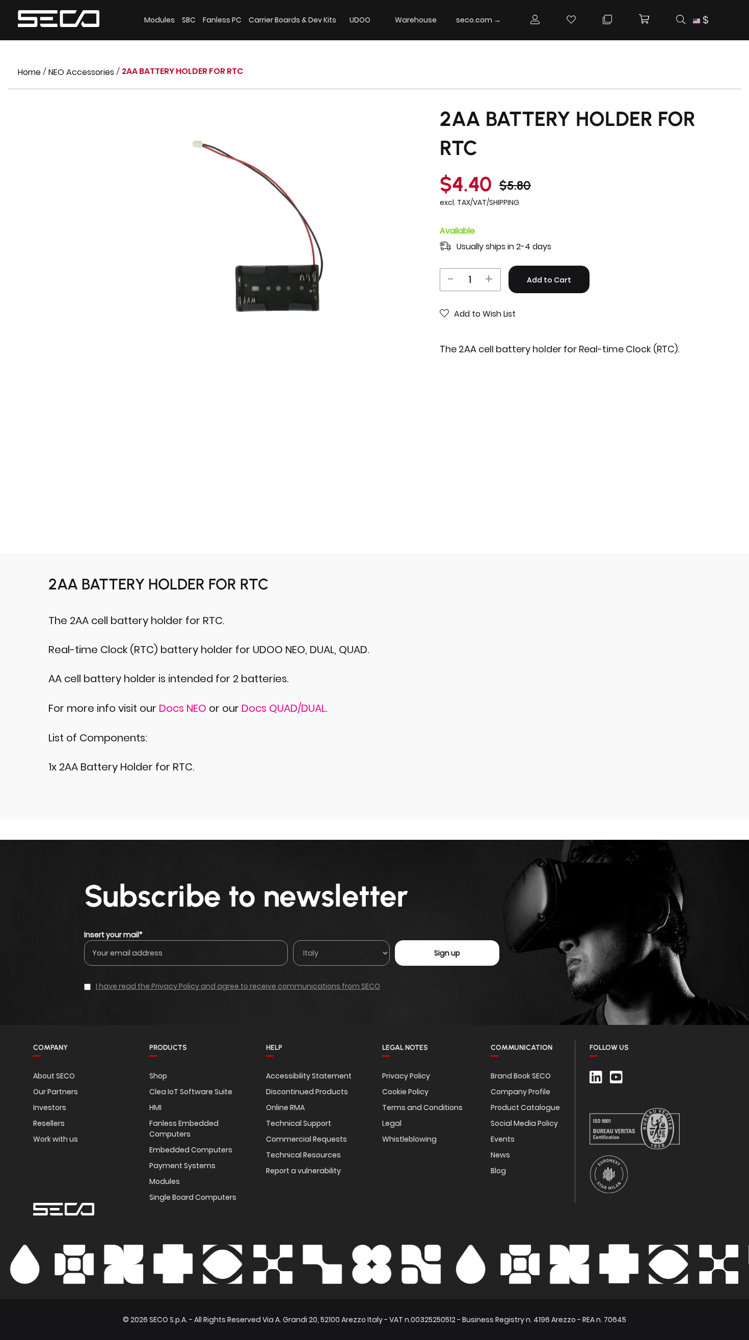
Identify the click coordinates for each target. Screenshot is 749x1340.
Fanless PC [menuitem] (222, 20)
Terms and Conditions (422, 1107)
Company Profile (520, 1092)
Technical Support (298, 1123)
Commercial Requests (306, 1139)
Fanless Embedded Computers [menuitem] (184, 1128)
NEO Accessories (82, 72)
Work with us (55, 1139)
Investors (49, 1107)
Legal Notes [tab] (405, 1047)
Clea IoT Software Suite (190, 1092)
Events (503, 1139)
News (500, 1155)
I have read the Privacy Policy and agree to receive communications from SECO (238, 986)
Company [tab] (50, 1047)
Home (30, 72)
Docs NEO (182, 708)
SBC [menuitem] (189, 20)
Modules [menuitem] (159, 20)
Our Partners (55, 1092)
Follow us (609, 1047)
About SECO (54, 1076)
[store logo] (58, 20)
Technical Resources (303, 1155)
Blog (498, 1171)
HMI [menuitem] (155, 1107)
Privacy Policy (406, 1076)
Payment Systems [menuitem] (182, 1166)
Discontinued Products (307, 1092)
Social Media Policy (524, 1123)
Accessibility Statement (309, 1076)
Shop (158, 1076)
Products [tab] (168, 1047)
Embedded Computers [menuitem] (190, 1150)
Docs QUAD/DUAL (284, 708)
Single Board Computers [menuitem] (192, 1197)
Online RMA (285, 1107)
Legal (392, 1123)
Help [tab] (274, 1047)
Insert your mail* (113, 935)
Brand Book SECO (521, 1076)
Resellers (49, 1123)
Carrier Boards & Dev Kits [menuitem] (292, 20)
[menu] (325, 20)
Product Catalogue (525, 1107)
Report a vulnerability (303, 1171)
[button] (704, 20)
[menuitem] (360, 19)
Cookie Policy (405, 1092)
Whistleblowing (409, 1139)
